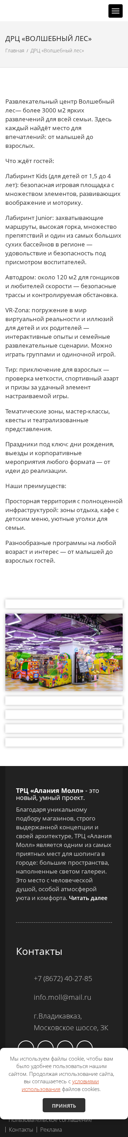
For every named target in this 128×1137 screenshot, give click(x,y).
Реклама (51, 1129)
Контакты (21, 1129)
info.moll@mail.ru (62, 997)
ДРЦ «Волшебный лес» (57, 50)
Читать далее (88, 898)
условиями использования (60, 1085)
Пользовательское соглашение (50, 1120)
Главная (14, 50)
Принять (64, 1105)
